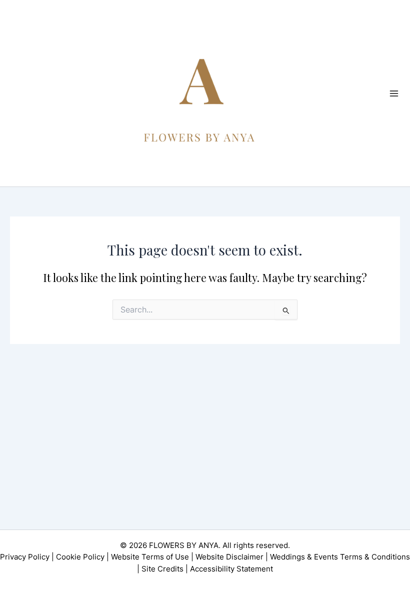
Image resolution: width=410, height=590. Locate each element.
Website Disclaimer (230, 557)
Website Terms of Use (150, 557)
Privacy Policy (25, 557)
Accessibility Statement (231, 569)
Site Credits (163, 569)
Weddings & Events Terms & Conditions (340, 557)
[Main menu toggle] (394, 93)
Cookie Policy (80, 557)
